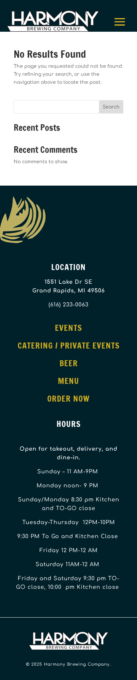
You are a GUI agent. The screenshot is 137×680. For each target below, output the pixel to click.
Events (68, 327)
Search (111, 106)
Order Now (68, 398)
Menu (68, 381)
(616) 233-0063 (68, 305)
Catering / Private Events (69, 345)
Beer (69, 363)
